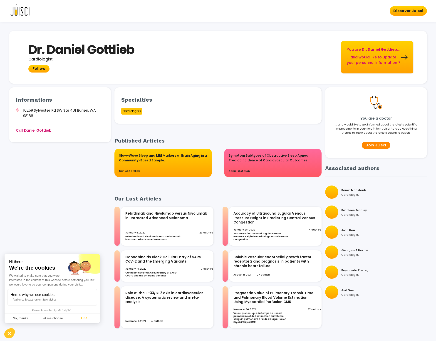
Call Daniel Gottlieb (34, 130)
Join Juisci (376, 145)
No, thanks (20, 318)
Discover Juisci (408, 10)
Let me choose (52, 318)
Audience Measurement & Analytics (34, 299)
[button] (9, 333)
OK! (84, 318)
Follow (38, 68)
